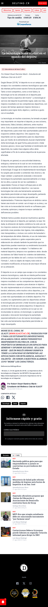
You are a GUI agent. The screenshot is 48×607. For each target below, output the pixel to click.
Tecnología (24, 49)
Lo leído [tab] (16, 455)
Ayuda (24, 577)
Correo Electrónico (11, 430)
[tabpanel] (24, 499)
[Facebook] (17, 583)
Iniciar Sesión (42, 3)
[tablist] (24, 455)
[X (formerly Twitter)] (24, 583)
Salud (15, 403)
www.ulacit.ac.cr (19, 333)
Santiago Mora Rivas (19, 506)
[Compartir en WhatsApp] (2, 397)
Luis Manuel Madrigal (20, 522)
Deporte (23, 403)
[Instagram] (30, 583)
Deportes (27, 10)
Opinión (17, 10)
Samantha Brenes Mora (20, 471)
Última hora (7, 10)
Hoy (14, 459)
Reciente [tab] (6, 455)
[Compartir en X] (13, 397)
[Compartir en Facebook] (8, 397)
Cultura (36, 10)
